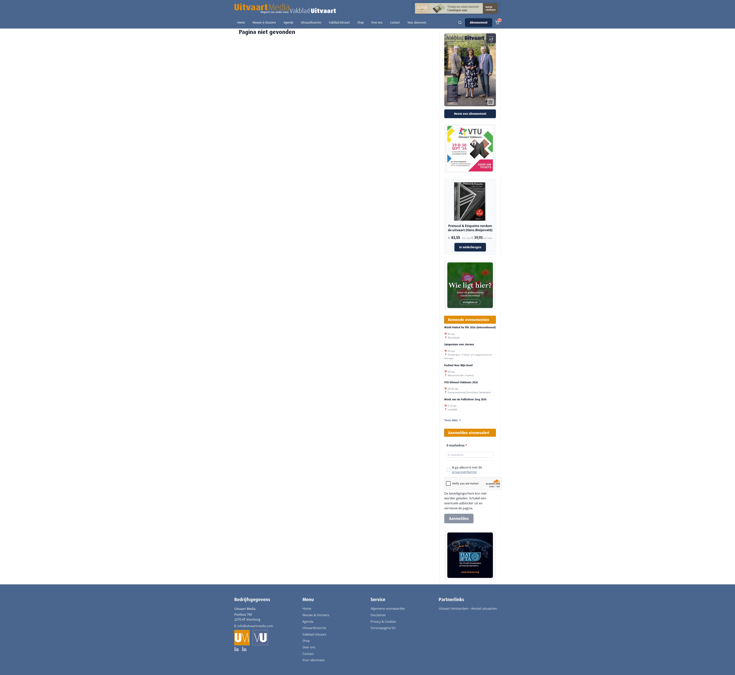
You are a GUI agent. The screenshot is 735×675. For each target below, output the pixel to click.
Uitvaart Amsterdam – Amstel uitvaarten (468, 608)
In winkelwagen (470, 247)
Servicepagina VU (383, 628)
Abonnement (479, 22)
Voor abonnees (417, 22)
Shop (360, 22)
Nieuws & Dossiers (264, 22)
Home (241, 22)
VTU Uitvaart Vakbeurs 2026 (461, 382)
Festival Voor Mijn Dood (458, 365)
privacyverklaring (464, 472)
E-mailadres (457, 445)
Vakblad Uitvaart (339, 22)
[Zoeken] (460, 22)
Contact (395, 22)
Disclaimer (378, 615)
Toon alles (451, 420)
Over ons (377, 22)
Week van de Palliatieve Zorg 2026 (465, 399)
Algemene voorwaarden (388, 608)
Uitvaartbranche (311, 22)
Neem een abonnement (470, 114)
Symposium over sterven (459, 344)
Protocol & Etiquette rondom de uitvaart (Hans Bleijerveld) (470, 228)
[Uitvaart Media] (285, 8)
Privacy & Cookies (383, 621)
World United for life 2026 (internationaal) (470, 327)
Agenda (288, 22)
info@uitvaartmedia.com (255, 626)
